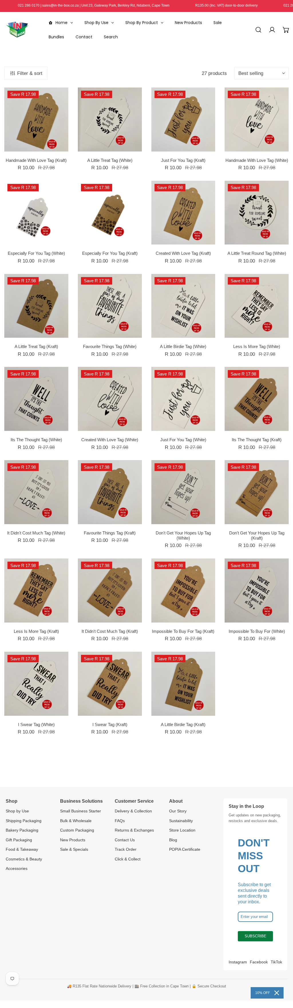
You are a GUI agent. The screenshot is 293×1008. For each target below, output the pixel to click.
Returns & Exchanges (134, 830)
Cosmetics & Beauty (24, 859)
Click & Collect (127, 859)
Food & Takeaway (22, 849)
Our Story (178, 811)
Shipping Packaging (23, 820)
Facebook (259, 962)
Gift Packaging (19, 840)
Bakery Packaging (22, 830)
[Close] (276, 993)
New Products (72, 840)
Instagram (238, 962)
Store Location (182, 830)
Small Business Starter (80, 811)
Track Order (125, 849)
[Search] (258, 30)
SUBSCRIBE (255, 936)
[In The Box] (17, 29)
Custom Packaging (77, 830)
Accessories (16, 868)
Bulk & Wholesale (76, 820)
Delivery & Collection (133, 811)
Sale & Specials (74, 849)
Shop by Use (17, 811)
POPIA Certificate (184, 849)
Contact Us (125, 840)
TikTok (276, 962)
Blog (173, 840)
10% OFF (262, 993)
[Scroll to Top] (282, 977)
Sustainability (181, 820)
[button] (286, 30)
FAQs (120, 820)
